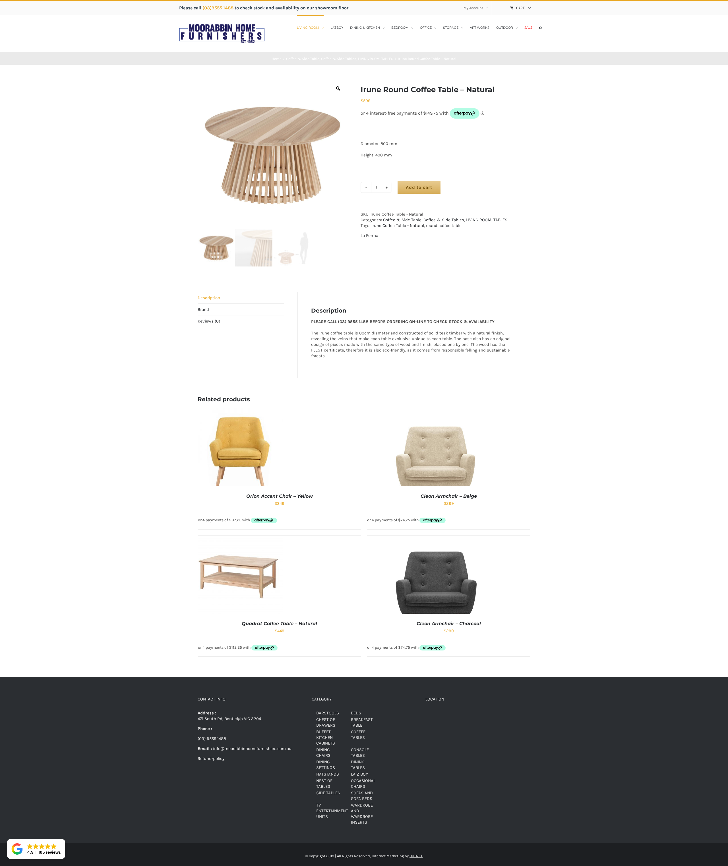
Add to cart (419, 187)
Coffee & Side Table (402, 219)
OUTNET (416, 856)
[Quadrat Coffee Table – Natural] (240, 538)
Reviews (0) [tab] (209, 321)
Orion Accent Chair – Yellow (279, 496)
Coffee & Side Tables (443, 219)
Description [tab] (209, 297)
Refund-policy (211, 758)
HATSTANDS (327, 774)
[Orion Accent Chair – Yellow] (240, 411)
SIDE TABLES (328, 792)
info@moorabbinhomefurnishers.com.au (251, 748)
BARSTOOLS (327, 713)
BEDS (356, 713)
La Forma (369, 235)
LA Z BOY (359, 774)
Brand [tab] (203, 309)
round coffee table (444, 225)
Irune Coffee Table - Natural (397, 225)
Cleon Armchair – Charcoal (449, 623)
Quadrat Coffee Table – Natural (279, 623)
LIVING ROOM (478, 219)
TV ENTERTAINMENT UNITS (332, 811)
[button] (540, 27)
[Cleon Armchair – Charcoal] (436, 538)
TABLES (500, 219)
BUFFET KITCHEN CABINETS (325, 737)
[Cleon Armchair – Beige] (436, 411)
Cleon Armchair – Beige (449, 496)
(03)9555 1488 (218, 8)
